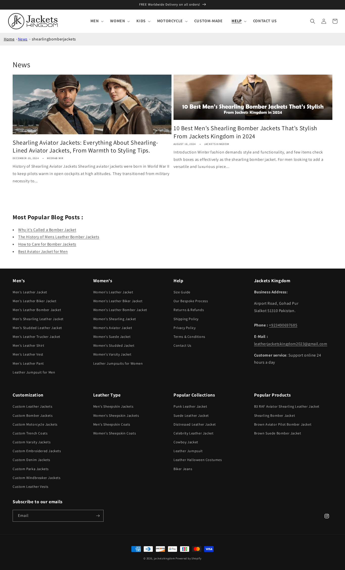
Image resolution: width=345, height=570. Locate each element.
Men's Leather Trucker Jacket (36, 336)
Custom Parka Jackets (31, 469)
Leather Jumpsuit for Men (34, 372)
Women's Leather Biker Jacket (118, 301)
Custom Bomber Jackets (33, 415)
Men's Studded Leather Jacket (37, 327)
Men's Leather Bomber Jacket (37, 310)
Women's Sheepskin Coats (114, 433)
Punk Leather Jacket (190, 406)
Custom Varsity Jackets (32, 442)
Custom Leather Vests (30, 486)
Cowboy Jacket (186, 442)
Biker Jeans (183, 469)
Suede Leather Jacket (191, 415)
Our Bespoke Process (191, 301)
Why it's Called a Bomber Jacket (47, 229)
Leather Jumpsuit (188, 451)
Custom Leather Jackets (32, 406)
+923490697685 (283, 325)
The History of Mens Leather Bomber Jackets (58, 236)
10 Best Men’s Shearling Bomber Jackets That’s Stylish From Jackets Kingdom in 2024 (245, 132)
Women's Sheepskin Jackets (116, 415)
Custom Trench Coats (30, 433)
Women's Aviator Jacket (112, 327)
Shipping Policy (186, 319)
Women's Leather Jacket (113, 292)
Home (9, 39)
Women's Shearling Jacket (114, 319)
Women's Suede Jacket (112, 336)
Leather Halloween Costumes (198, 459)
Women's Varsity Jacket (112, 354)
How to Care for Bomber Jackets (47, 244)
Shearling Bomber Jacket (274, 415)
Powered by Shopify (189, 558)
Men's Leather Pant (28, 363)
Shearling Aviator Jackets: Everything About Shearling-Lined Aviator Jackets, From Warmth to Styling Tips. (85, 146)
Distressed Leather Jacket (195, 424)
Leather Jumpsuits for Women (118, 363)
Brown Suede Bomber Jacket (277, 433)
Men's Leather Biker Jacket (35, 301)
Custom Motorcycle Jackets (35, 424)
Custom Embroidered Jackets (37, 451)
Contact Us (182, 345)
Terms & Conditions (189, 336)
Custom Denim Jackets (31, 459)
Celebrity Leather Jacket (193, 433)
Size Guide (182, 292)
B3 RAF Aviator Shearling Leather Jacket (286, 406)
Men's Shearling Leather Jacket (38, 319)
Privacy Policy (184, 327)
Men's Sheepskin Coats (112, 424)
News (23, 39)
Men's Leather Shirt (28, 345)
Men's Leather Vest (28, 354)
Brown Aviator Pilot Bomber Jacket (283, 424)
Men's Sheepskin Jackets (113, 406)
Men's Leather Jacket (30, 292)
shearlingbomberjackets (54, 39)
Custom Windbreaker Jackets (37, 477)
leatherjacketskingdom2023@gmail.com (290, 343)
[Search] (312, 21)
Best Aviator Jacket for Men (43, 251)
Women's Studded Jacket (114, 345)
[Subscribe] (97, 516)
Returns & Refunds (189, 310)
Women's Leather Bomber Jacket (120, 310)
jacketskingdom (164, 558)
